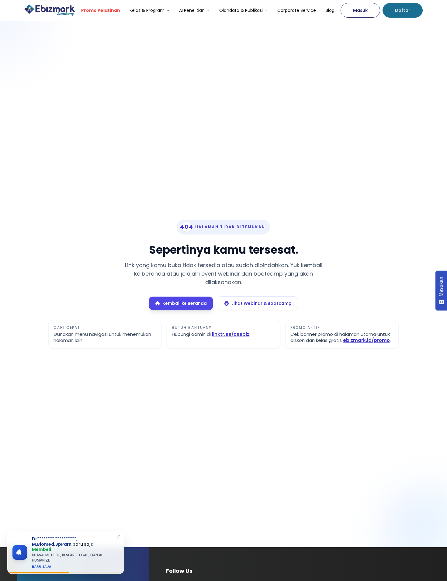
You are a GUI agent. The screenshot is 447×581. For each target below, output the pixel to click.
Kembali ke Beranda (184, 303)
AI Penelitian (192, 10)
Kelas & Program (147, 10)
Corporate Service (296, 10)
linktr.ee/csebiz (230, 334)
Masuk (360, 10)
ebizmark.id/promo (366, 340)
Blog (330, 10)
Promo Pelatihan (100, 10)
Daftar (402, 10)
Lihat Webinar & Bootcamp (261, 303)
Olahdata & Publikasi (241, 10)
